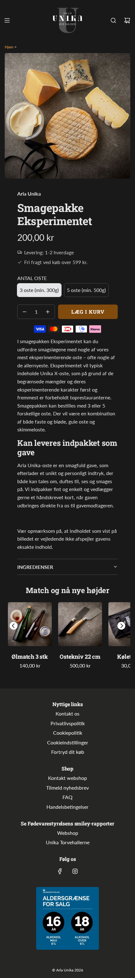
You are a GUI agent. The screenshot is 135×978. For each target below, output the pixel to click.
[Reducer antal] (24, 312)
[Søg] (113, 20)
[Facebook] (60, 871)
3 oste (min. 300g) (39, 290)
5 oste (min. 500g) (86, 290)
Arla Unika (29, 194)
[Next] (121, 626)
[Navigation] (7, 20)
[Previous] (14, 626)
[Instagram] (75, 871)
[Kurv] (127, 20)
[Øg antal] (48, 312)
